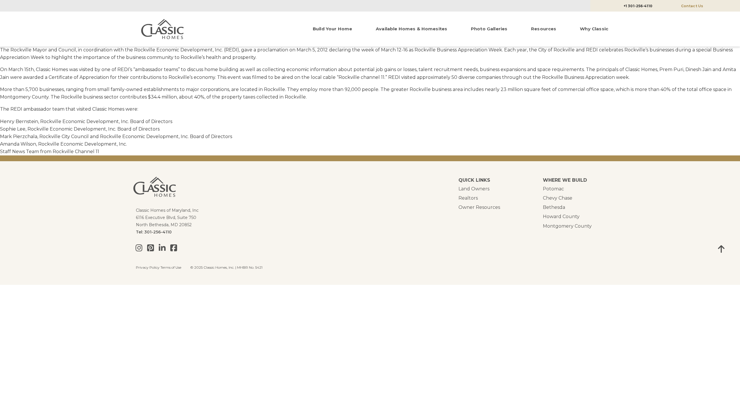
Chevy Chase (557, 198)
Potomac (553, 189)
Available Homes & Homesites (411, 28)
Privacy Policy (148, 267)
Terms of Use (170, 267)
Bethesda (554, 207)
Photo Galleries (489, 28)
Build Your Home (332, 28)
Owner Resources (479, 207)
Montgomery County (567, 226)
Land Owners (473, 189)
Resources (543, 28)
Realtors (468, 198)
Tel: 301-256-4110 (154, 232)
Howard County (561, 216)
